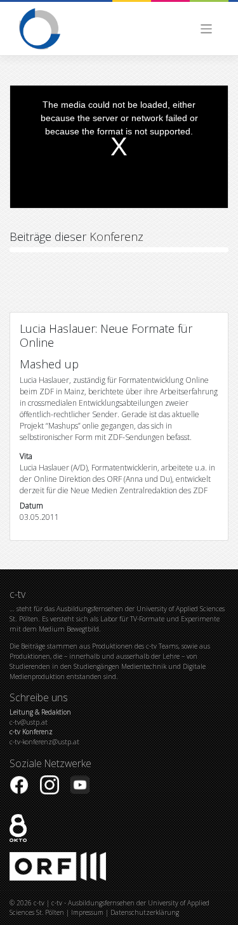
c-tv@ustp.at (40, 717)
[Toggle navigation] (207, 29)
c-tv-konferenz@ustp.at (44, 736)
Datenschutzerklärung (144, 912)
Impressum (87, 912)
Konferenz (116, 236)
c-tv (39, 902)
